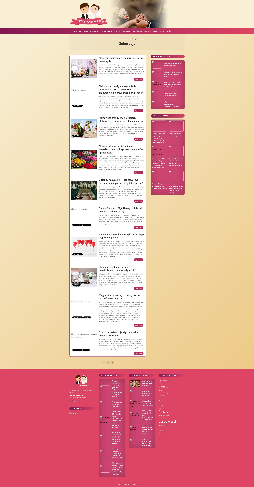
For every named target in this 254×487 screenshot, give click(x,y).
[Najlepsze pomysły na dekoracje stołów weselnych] (84, 68)
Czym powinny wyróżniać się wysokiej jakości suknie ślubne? (173, 74)
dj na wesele (162, 430)
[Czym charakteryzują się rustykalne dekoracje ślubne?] (84, 342)
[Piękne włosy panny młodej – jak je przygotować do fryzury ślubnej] (135, 415)
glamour (161, 405)
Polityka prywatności (75, 401)
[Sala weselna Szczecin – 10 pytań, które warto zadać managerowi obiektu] (176, 151)
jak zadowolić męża (164, 393)
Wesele (87, 225)
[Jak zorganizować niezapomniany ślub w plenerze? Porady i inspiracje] (135, 429)
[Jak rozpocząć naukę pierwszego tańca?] (157, 94)
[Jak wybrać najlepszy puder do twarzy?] (135, 393)
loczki (160, 403)
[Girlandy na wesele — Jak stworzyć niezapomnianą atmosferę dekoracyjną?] (84, 190)
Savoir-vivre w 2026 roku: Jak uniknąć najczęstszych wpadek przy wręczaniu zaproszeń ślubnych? (159, 163)
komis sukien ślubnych (164, 415)
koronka (161, 400)
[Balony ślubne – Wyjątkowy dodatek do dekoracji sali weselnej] (84, 217)
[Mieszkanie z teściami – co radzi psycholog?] (135, 403)
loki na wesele (162, 383)
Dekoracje (77, 76)
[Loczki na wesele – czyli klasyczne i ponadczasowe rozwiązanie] (157, 84)
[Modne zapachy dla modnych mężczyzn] (176, 126)
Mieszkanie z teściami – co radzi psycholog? (147, 403)
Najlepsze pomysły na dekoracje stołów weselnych (121, 59)
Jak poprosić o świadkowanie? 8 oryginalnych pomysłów (171, 104)
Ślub (86, 282)
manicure (161, 395)
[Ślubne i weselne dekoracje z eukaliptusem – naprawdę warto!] (84, 277)
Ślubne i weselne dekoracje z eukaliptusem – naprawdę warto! (117, 268)
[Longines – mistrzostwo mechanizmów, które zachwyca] (135, 442)
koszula (161, 398)
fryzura (163, 412)
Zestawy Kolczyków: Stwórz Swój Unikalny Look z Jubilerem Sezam (159, 186)
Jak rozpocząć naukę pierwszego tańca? (170, 94)
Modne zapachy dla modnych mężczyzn (175, 134)
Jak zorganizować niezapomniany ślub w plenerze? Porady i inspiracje (148, 429)
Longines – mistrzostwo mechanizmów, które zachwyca (147, 442)
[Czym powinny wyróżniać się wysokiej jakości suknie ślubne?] (157, 74)
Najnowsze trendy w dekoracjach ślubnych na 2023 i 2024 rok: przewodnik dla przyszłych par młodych (121, 89)
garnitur (164, 386)
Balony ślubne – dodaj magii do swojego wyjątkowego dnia (121, 236)
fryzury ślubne (162, 428)
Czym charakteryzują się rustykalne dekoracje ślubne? (119, 333)
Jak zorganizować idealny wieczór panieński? (148, 383)
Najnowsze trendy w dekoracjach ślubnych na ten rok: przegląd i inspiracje (121, 119)
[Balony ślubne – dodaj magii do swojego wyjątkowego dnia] (84, 247)
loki (160, 408)
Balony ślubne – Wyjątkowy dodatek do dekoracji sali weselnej (121, 209)
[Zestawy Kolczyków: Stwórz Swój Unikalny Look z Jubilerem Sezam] (159, 176)
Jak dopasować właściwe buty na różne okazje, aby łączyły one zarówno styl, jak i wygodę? (176, 188)
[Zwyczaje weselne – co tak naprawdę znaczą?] (157, 65)
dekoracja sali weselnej (165, 380)
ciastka (160, 438)
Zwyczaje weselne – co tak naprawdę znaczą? (173, 64)
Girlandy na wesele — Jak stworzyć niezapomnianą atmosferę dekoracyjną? (121, 181)
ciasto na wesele (163, 425)
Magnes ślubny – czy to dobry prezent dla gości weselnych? (120, 296)
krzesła (160, 390)
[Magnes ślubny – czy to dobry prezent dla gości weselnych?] (84, 310)
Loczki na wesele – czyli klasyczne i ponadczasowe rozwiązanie (172, 84)
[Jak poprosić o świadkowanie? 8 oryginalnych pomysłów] (157, 104)
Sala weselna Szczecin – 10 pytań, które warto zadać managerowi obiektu (176, 162)
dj (160, 434)
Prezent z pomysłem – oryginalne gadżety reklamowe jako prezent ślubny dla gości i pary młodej (159, 137)
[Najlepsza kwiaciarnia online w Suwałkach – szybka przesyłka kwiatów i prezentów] (84, 159)
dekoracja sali (162, 418)
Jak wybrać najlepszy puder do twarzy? (147, 393)
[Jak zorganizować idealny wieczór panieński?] (135, 383)
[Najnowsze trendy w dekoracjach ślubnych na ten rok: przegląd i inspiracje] (84, 128)
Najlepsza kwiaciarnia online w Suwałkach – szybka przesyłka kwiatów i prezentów (121, 149)
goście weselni (168, 422)
